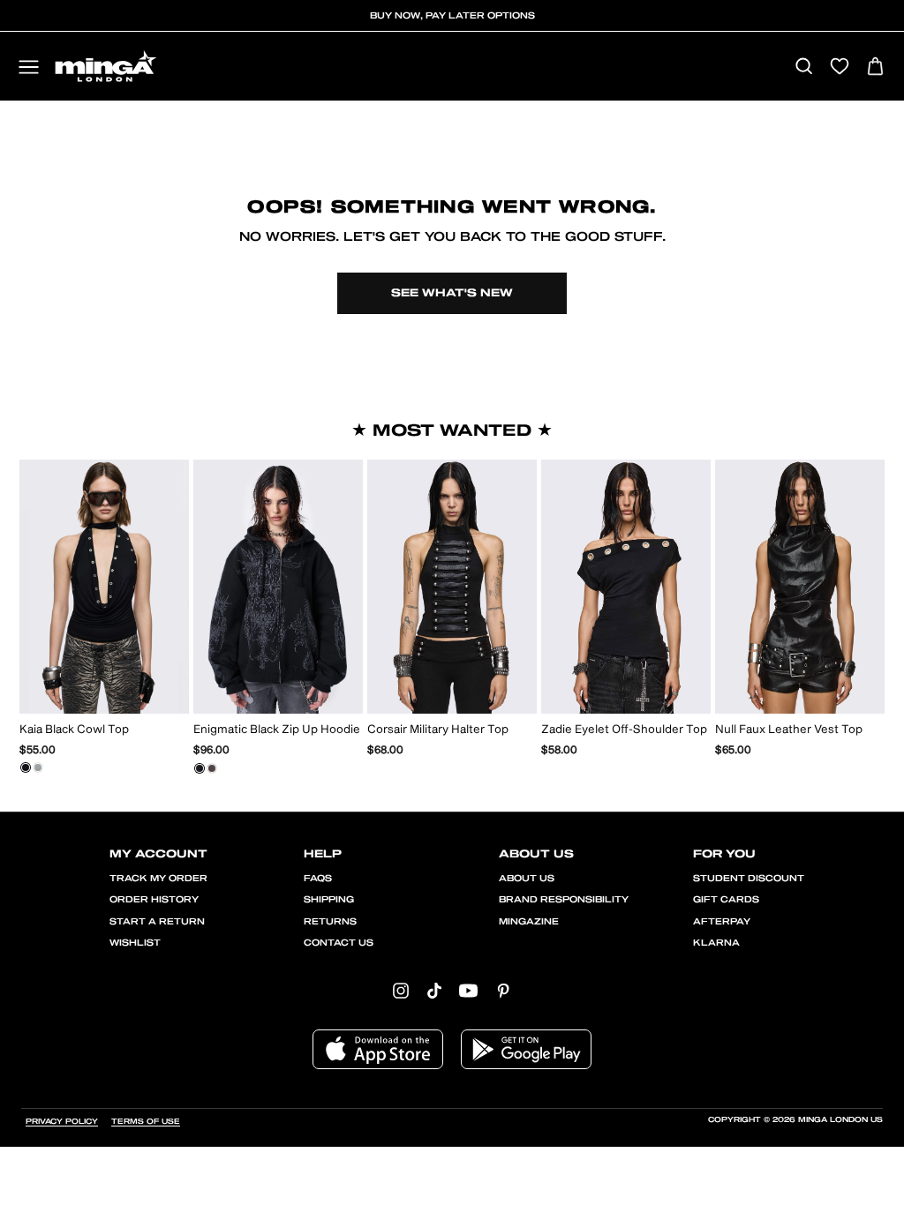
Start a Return (157, 921)
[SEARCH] (804, 67)
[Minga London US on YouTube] (468, 990)
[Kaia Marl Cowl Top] (38, 767)
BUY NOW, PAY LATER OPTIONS (452, 15)
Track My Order (158, 878)
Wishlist (135, 943)
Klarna (716, 943)
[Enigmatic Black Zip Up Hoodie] (199, 768)
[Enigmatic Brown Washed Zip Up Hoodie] (211, 768)
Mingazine (529, 921)
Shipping (329, 899)
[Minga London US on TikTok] (434, 990)
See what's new (452, 293)
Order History (154, 899)
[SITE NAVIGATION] (29, 68)
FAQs (318, 878)
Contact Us (338, 943)
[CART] (875, 67)
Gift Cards (726, 899)
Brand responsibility (564, 899)
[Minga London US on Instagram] (401, 990)
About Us (526, 878)
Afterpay (721, 921)
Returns (330, 921)
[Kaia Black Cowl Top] (25, 767)
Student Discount (748, 878)
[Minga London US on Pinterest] (503, 990)
